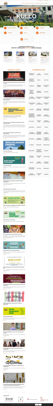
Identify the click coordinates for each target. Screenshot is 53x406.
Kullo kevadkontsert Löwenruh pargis (9, 219)
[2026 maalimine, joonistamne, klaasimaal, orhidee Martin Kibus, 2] (14, 378)
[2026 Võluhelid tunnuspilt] (14, 343)
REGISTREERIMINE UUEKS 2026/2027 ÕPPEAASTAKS (12, 116)
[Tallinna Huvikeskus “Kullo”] (5, 3)
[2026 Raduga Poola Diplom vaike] (14, 261)
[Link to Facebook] (49, 0)
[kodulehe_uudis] (14, 76)
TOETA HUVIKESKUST (46, 0)
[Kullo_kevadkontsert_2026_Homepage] (14, 214)
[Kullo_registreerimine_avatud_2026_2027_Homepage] (14, 111)
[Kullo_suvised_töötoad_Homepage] (14, 200)
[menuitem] (45, 0)
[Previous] (48, 395)
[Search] (49, 3)
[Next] (49, 395)
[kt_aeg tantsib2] (14, 359)
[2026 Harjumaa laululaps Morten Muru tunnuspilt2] (14, 326)
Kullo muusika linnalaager (7, 165)
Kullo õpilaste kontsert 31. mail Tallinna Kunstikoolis (11, 250)
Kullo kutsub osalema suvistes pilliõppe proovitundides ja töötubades (14, 205)
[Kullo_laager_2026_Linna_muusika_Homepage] (14, 160)
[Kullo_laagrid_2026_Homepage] (14, 311)
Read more (4, 87)
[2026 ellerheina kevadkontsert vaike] (14, 297)
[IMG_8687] (14, 93)
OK (36, 404)
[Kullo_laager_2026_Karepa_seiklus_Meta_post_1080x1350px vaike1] (14, 145)
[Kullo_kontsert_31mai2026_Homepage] (14, 245)
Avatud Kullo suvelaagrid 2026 (8, 316)
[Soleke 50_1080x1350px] (14, 278)
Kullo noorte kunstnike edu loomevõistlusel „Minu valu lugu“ (12, 234)
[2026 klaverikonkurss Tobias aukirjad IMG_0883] (14, 175)
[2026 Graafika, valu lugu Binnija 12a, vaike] (14, 229)
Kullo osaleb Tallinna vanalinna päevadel (9, 189)
